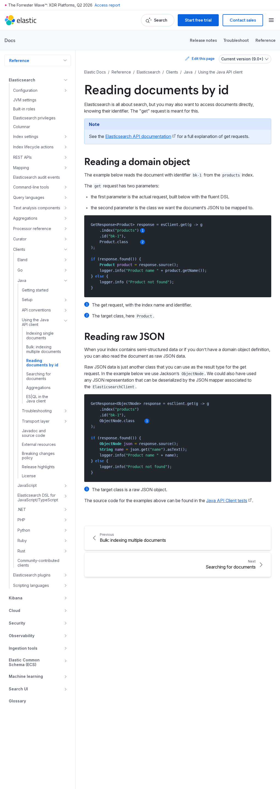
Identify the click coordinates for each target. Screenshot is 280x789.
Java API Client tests (226, 500)
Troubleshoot (236, 40)
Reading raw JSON (124, 335)
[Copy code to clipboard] (263, 224)
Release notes (203, 40)
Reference (265, 40)
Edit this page (203, 58)
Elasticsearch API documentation (138, 136)
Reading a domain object (137, 160)
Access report (107, 5)
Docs (9, 40)
